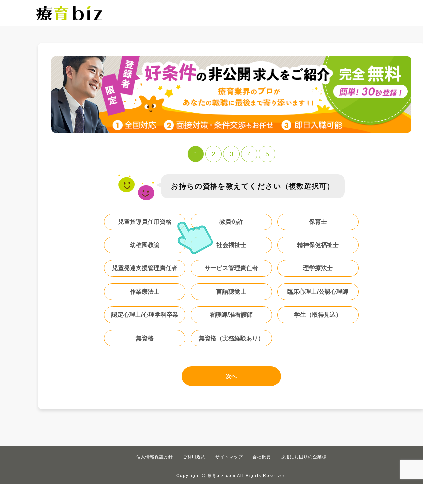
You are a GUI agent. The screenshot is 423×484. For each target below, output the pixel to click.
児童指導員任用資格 (145, 222)
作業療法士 (145, 291)
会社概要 (261, 456)
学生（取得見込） (318, 314)
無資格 (145, 338)
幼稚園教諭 (145, 245)
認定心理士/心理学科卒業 (144, 314)
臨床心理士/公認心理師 (317, 291)
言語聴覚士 (231, 291)
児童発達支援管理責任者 (144, 268)
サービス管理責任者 (231, 268)
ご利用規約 (194, 456)
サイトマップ (229, 456)
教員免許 (231, 222)
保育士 (318, 222)
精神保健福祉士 (318, 245)
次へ (231, 376)
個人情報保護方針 (154, 456)
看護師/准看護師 (231, 314)
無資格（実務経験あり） (231, 338)
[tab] (195, 154)
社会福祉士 (231, 245)
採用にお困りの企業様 (304, 456)
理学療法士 (318, 268)
